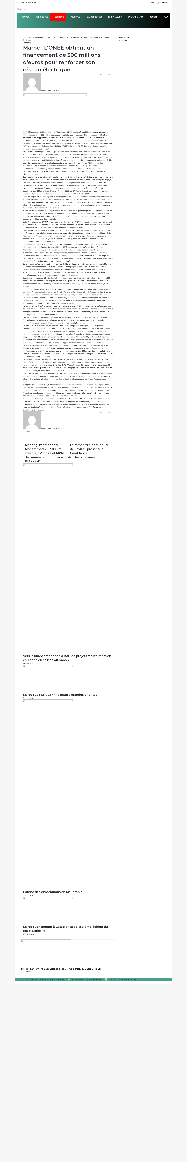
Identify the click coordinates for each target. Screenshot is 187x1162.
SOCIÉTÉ (153, 17)
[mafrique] (21, 9)
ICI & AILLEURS (115, 17)
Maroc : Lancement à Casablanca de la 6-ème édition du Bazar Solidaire (61, 969)
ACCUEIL (25, 17)
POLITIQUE (75, 17)
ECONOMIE (59, 17)
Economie (34, 37)
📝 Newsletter (163, 3)
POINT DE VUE (41, 17)
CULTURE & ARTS (135, 17)
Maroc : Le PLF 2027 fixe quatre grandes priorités (60, 695)
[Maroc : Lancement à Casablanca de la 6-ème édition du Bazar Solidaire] (48, 899)
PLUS (165, 17)
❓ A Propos (150, 3)
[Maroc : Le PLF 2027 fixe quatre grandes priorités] (48, 667)
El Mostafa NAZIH (48, 90)
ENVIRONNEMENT (94, 17)
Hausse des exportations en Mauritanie (52, 892)
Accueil (26, 37)
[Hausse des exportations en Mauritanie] (48, 701)
